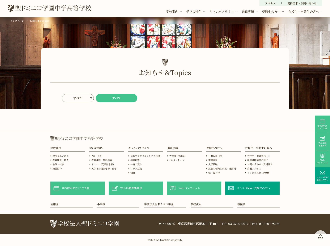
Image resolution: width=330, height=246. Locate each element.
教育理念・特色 (61, 160)
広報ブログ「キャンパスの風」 (146, 155)
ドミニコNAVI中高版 (258, 172)
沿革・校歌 (58, 164)
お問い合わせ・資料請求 (260, 164)
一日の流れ (136, 164)
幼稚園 (54, 204)
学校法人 (196, 204)
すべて (116, 98)
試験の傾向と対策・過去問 (222, 168)
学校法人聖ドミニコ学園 (158, 204)
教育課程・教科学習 (101, 160)
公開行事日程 (215, 155)
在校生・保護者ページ (258, 155)
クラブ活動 (136, 168)
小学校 (101, 204)
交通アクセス (254, 168)
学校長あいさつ (61, 155)
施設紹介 (57, 168)
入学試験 (213, 164)
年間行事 (135, 160)
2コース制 (96, 155)
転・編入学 (214, 172)
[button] (174, 11)
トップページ (17, 20)
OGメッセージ (176, 160)
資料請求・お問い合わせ (302, 3)
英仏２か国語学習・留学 (104, 168)
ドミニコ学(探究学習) (102, 164)
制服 (132, 172)
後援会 (241, 204)
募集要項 (213, 160)
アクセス (270, 3)
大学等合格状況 (177, 155)
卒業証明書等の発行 (257, 160)
